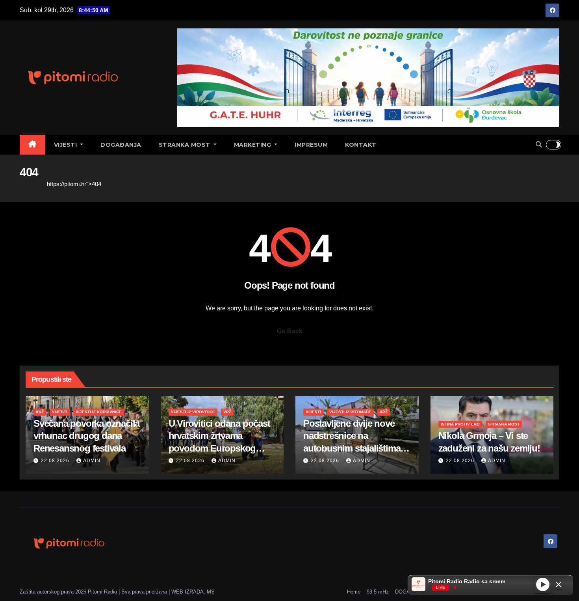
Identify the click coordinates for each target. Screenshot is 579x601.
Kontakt (361, 144)
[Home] (32, 145)
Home (27, 184)
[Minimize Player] (558, 584)
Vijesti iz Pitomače (350, 412)
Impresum (311, 144)
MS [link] (211, 592)
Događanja (120, 144)
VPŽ (227, 412)
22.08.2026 (56, 460)
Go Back (289, 331)
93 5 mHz (378, 592)
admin (91, 460)
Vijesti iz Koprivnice (99, 412)
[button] (539, 144)
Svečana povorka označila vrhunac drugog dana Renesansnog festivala (86, 435)
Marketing (253, 144)
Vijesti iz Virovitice (193, 412)
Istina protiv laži (460, 424)
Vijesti (66, 144)
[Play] (542, 584)
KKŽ (40, 412)
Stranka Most (185, 144)
